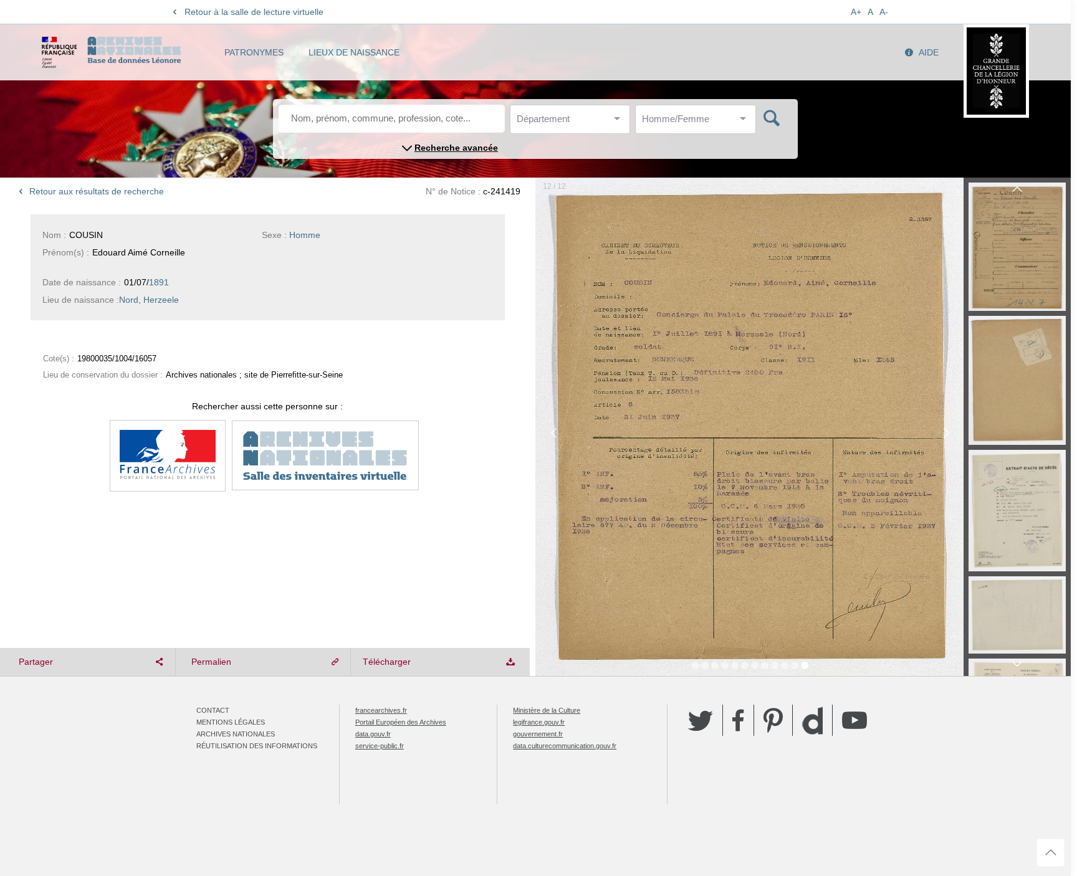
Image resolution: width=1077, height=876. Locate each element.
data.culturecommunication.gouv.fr (564, 746)
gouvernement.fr (538, 734)
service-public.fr (379, 746)
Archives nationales (235, 734)
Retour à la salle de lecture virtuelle (253, 12)
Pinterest (773, 720)
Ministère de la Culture (546, 710)
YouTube (854, 720)
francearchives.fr (381, 710)
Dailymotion (812, 720)
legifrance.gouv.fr (539, 722)
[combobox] (573, 122)
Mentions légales (230, 722)
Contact (212, 710)
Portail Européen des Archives (400, 722)
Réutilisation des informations (256, 746)
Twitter (700, 720)
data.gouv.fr (373, 734)
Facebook (738, 720)
